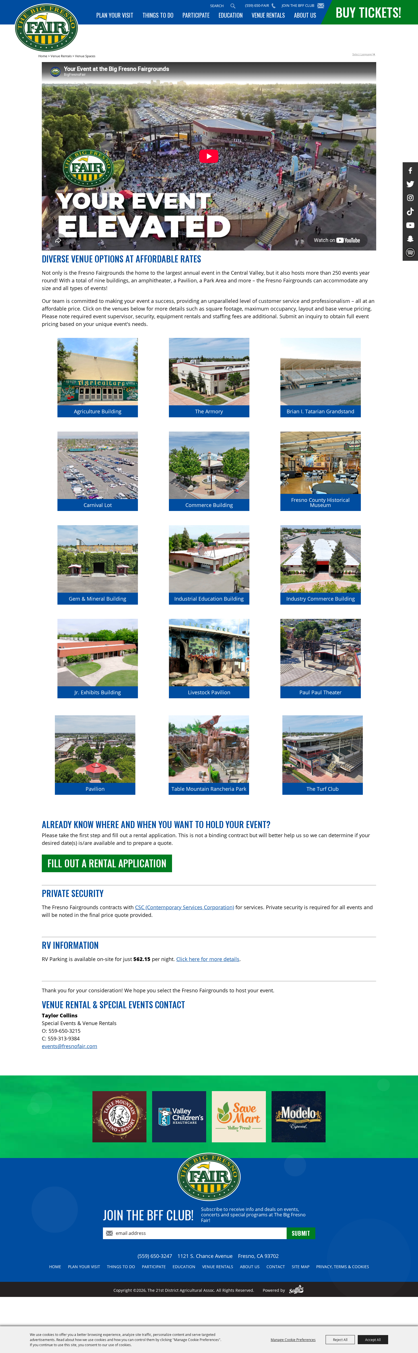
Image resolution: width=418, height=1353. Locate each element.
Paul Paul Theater (320, 692)
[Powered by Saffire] (296, 1290)
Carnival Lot (98, 505)
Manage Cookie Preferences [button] (293, 1339)
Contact (275, 1266)
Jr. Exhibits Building (98, 692)
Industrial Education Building (209, 598)
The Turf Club (323, 788)
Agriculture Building (97, 411)
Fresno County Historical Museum (320, 502)
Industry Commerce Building (320, 598)
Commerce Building (209, 505)
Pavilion (95, 788)
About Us (305, 15)
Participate (196, 15)
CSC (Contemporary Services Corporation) (184, 907)
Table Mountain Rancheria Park (208, 788)
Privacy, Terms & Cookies (342, 1266)
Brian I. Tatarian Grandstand (320, 411)
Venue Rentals (268, 15)
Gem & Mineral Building (97, 598)
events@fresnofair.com (69, 1046)
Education (231, 15)
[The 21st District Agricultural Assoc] (46, 28)
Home (42, 56)
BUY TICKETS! (368, 12)
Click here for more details (207, 959)
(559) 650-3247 (155, 1256)
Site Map (300, 1266)
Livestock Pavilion (209, 692)
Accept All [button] (373, 1339)
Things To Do (157, 15)
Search (233, 6)
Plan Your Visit (114, 15)
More (121, 347)
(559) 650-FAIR (257, 5)
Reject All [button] (340, 1339)
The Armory (209, 411)
